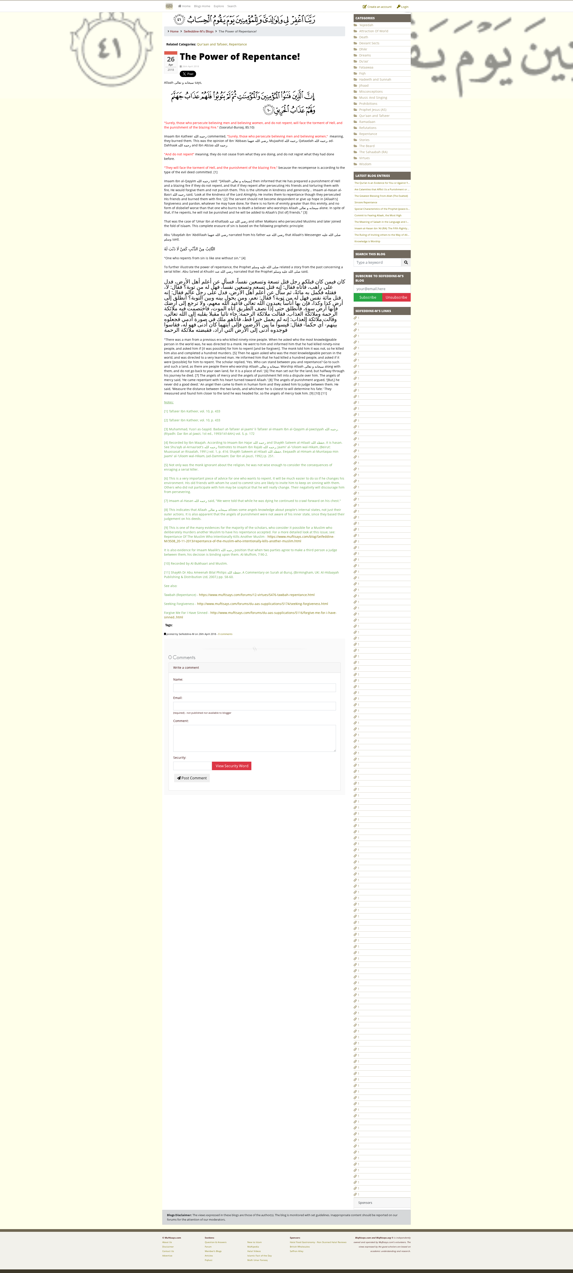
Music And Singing (372, 97)
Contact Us (168, 1251)
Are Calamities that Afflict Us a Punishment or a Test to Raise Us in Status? (382, 189)
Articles (209, 1255)
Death (363, 37)
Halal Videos (254, 1251)
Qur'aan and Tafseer (212, 44)
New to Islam (254, 1242)
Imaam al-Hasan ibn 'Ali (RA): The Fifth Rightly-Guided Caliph (382, 228)
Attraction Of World (373, 31)
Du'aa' (363, 61)
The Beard (366, 146)
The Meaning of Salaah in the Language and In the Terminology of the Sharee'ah (382, 221)
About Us (167, 1242)
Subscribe (367, 297)
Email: (177, 698)
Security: (179, 757)
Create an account (379, 7)
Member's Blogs (213, 1251)
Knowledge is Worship (367, 241)
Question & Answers (216, 1242)
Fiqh (362, 73)
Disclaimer (168, 1246)
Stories (364, 140)
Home (174, 31)
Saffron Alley (296, 1251)
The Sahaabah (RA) (372, 152)
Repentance (238, 44)
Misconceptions (370, 91)
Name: (178, 679)
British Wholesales (300, 1246)
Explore (219, 6)
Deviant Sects (368, 43)
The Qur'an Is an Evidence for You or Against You (382, 182)
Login (404, 7)
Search (231, 6)
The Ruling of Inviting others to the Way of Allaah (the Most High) (382, 234)
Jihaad (363, 85)
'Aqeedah (365, 25)
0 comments (225, 634)
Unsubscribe (396, 297)
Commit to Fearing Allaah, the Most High (378, 215)
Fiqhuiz (208, 1260)
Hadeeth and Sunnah (374, 79)
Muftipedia (253, 1246)
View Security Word (231, 765)
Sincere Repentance (366, 202)
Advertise (167, 1255)
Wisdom (364, 164)
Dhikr (362, 49)
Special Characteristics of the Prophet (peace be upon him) (382, 208)
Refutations (367, 128)
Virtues (364, 158)
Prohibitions (367, 103)
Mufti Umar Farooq (257, 1260)
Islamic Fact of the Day (259, 1255)
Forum (208, 1246)
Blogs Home (202, 6)
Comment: (181, 721)
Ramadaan (366, 122)
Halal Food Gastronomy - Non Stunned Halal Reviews (318, 1242)
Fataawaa (365, 67)
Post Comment (194, 778)
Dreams (364, 55)
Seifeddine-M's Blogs (199, 31)
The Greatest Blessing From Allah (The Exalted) (381, 195)
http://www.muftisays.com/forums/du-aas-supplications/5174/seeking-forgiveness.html (262, 604)
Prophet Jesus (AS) (372, 109)
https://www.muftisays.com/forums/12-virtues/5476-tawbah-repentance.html (257, 595)
